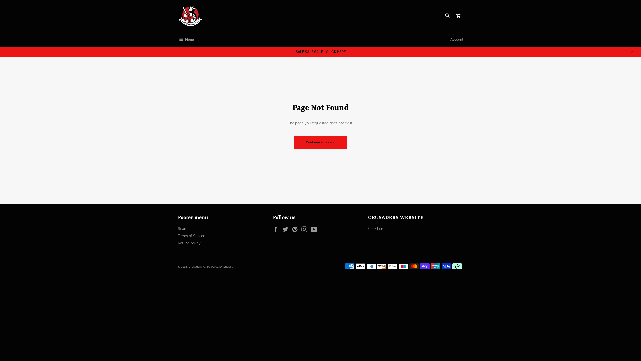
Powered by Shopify (220, 266)
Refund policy (189, 243)
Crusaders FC (197, 266)
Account (456, 39)
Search (183, 229)
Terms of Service (191, 236)
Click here (376, 229)
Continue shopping (320, 142)
